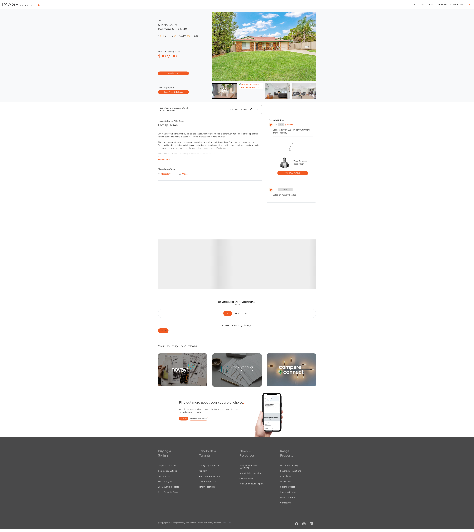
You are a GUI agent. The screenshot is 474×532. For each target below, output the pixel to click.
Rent (432, 4)
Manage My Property (209, 466)
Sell (423, 4)
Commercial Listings (167, 471)
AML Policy (208, 523)
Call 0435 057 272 (292, 173)
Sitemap (217, 523)
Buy (416, 4)
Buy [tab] (227, 313)
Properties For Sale (167, 466)
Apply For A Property (209, 476)
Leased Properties (207, 482)
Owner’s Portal (246, 479)
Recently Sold (164, 476)
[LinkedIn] (311, 524)
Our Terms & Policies (194, 523)
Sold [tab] (246, 313)
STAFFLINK (226, 523)
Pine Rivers (285, 476)
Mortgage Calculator (240, 109)
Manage (442, 4)
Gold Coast (285, 482)
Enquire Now (173, 73)
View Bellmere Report (198, 418)
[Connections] (291, 370)
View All (163, 331)
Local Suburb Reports (168, 487)
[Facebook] (296, 524)
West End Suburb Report (251, 484)
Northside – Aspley (289, 466)
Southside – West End (290, 471)
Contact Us (456, 4)
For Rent (203, 471)
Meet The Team (287, 498)
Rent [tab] (237, 313)
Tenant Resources (207, 487)
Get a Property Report (169, 492)
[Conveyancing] (237, 370)
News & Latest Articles (250, 473)
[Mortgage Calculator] (182, 370)
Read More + (164, 159)
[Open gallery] (264, 46)
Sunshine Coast (287, 487)
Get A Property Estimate (173, 92)
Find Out (183, 418)
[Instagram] (303, 524)
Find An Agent (165, 482)
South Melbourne (288, 492)
